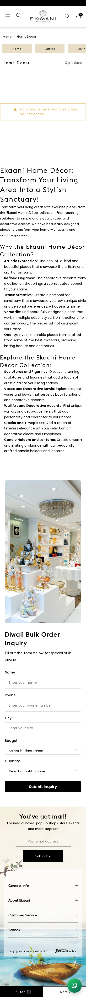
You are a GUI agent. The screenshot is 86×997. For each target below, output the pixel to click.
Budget (11, 740)
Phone (10, 695)
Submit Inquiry (43, 786)
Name (10, 672)
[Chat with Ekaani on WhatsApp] (74, 985)
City (8, 718)
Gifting (49, 48)
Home (7, 36)
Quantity (12, 761)
